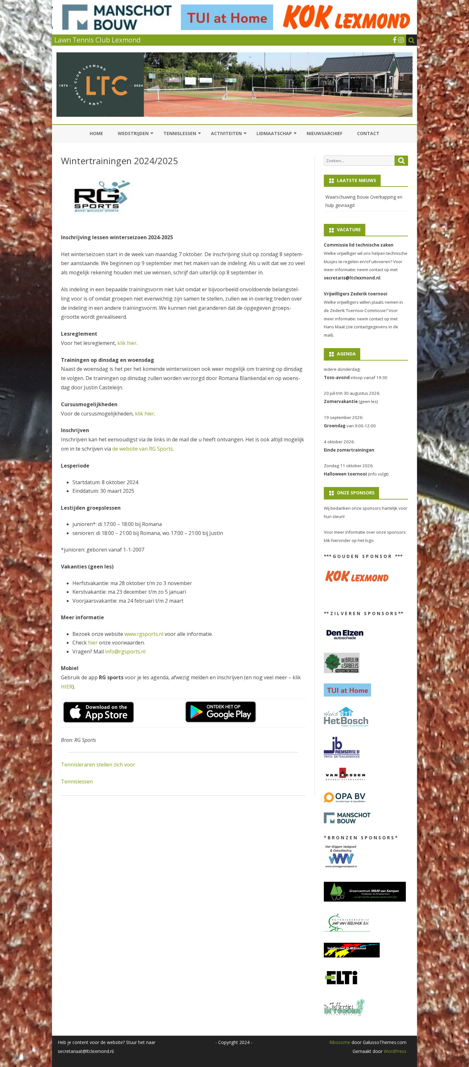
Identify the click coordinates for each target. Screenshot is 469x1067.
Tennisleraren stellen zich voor (98, 764)
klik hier (127, 343)
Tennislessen (179, 133)
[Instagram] (401, 39)
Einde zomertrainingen (349, 450)
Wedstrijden (133, 133)
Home (96, 133)
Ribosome (339, 1042)
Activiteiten (226, 133)
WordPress (394, 1051)
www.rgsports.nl (143, 633)
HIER (66, 686)
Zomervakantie (341, 401)
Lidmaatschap (274, 133)
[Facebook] (395, 39)
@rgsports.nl (130, 651)
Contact (368, 133)
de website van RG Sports (142, 448)
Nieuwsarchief (324, 133)
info (110, 651)
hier (93, 642)
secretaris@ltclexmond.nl (352, 278)
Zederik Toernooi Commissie (358, 310)
